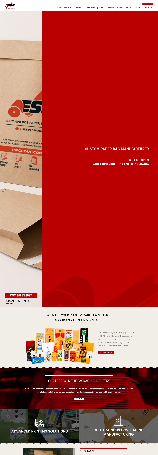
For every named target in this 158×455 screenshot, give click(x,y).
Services (102, 8)
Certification (91, 8)
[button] (106, 352)
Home (59, 8)
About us (67, 8)
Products (77, 8)
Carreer (111, 8)
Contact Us (137, 8)
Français (148, 8)
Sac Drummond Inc (124, 8)
